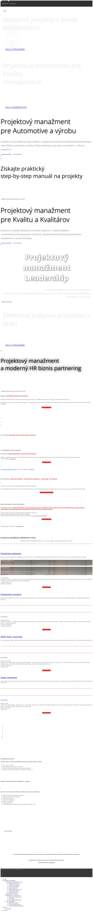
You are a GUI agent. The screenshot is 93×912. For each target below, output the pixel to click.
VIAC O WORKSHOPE (16, 107)
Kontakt (5, 60)
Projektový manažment (14, 885)
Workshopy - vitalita (13, 44)
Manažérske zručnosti (14, 883)
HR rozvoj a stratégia (14, 886)
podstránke (13, 459)
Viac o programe (17, 154)
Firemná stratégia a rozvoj (15, 889)
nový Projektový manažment (46, 492)
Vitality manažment (10, 43)
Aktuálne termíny (5, 199)
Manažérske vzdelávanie (11, 553)
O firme (5, 52)
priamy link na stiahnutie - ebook (8, 469)
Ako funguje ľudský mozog (15, 41)
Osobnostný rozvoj (13, 32)
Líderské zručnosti (13, 888)
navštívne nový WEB (46, 407)
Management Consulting (12, 34)
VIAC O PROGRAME (15, 49)
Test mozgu (11, 898)
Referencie (8, 56)
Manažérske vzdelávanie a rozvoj (14, 882)
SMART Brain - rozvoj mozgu (13, 895)
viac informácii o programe (40, 516)
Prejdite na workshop (6, 154)
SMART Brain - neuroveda (11, 636)
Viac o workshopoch (14, 199)
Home (4, 10)
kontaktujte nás (19, 526)
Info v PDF (22, 199)
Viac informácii (4, 574)
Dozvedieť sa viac (46, 587)
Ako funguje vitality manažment (16, 905)
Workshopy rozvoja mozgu (15, 897)
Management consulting (11, 594)
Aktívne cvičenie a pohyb (14, 46)
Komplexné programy (14, 891)
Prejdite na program (46, 519)
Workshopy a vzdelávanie (9, 880)
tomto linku (52, 862)
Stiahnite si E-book (46, 462)
